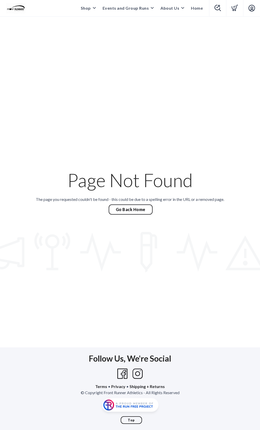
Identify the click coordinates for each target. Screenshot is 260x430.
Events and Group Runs (126, 8)
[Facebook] (122, 373)
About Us (169, 8)
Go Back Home (130, 209)
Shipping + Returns (147, 386)
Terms (101, 386)
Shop (86, 8)
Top (131, 420)
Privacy (118, 386)
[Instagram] (137, 373)
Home (197, 8)
